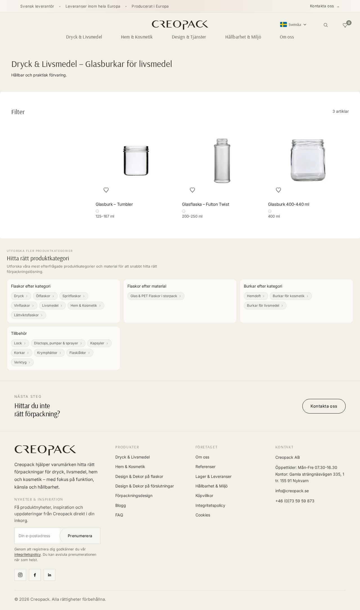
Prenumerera (80, 536)
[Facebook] (35, 575)
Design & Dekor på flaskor (139, 476)
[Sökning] (326, 25)
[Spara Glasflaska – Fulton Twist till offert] (192, 190)
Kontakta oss (322, 6)
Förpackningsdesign (133, 495)
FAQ (119, 514)
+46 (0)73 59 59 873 (294, 500)
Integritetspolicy (210, 505)
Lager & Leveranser (213, 476)
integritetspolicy (27, 554)
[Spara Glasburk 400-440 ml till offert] (278, 190)
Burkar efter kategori (263, 286)
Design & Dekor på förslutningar (144, 486)
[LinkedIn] (49, 575)
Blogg (120, 505)
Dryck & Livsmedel (132, 457)
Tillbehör (19, 333)
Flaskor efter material (146, 286)
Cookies (202, 514)
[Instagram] (20, 575)
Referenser (205, 466)
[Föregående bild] (271, 160)
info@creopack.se (292, 490)
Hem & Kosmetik (130, 466)
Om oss (202, 457)
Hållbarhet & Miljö (211, 486)
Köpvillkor (204, 495)
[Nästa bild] (346, 160)
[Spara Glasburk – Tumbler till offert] (106, 190)
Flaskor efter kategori (30, 286)
